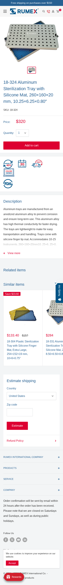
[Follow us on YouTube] (18, 539)
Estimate (17, 425)
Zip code (12, 404)
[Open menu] (5, 11)
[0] (58, 11)
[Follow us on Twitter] (12, 539)
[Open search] (44, 11)
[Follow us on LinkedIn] (25, 539)
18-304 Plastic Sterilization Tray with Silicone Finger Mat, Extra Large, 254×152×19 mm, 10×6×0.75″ (23, 350)
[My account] (53, 11)
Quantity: (8, 133)
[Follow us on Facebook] (5, 539)
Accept (12, 563)
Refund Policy (15, 440)
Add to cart (31, 145)
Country (11, 388)
